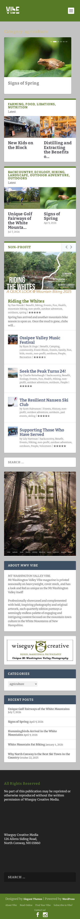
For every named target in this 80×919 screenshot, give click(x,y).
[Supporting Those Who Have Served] (13, 431)
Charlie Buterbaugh (34, 375)
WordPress (68, 899)
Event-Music (41, 349)
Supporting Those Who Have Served (42, 432)
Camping (54, 346)
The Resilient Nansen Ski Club (44, 402)
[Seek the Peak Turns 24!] (13, 373)
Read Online (26, 905)
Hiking (57, 378)
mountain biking (17, 308)
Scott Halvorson (32, 408)
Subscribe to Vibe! (63, 905)
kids (22, 353)
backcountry (54, 375)
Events (47, 305)
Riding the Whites (26, 301)
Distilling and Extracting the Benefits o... (58, 149)
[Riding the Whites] (40, 273)
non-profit (34, 308)
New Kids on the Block (20, 145)
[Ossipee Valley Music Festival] (13, 339)
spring (22, 312)
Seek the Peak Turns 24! (43, 371)
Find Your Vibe (43, 905)
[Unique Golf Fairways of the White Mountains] (22, 198)
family (62, 349)
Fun (55, 305)
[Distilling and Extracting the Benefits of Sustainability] (58, 127)
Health (62, 305)
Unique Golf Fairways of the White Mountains (39, 709)
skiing (31, 415)
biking (39, 305)
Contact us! (40, 910)
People (61, 353)
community (26, 349)
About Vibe (11, 905)
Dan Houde (17, 305)
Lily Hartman (30, 438)
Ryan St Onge (30, 346)
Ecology (24, 378)
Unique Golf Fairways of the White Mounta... (20, 220)
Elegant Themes (32, 899)
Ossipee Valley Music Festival (40, 340)
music (29, 353)
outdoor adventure (51, 308)
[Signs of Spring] (58, 198)
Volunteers (45, 445)
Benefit (30, 305)
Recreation (25, 357)
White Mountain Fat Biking (26, 744)
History (56, 408)
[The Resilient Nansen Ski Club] (13, 402)
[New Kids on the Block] (22, 127)
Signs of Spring (23, 83)
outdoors (13, 312)
